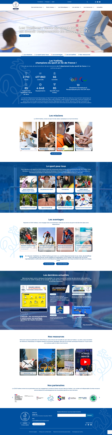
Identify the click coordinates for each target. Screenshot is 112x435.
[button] (12, 397)
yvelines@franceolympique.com (40, 420)
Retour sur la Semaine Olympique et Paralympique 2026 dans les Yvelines (82, 297)
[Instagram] (96, 2)
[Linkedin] (100, 2)
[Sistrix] (87, 2)
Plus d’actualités (87, 324)
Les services (75, 7)
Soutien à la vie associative (83, 207)
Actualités (99, 7)
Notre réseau (50, 7)
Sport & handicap (46, 207)
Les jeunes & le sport (46, 189)
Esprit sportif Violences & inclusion (83, 190)
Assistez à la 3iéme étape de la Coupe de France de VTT (58, 318)
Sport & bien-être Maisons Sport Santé (28, 190)
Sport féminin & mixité (65, 207)
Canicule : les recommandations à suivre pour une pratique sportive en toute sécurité (33, 318)
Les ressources (88, 7)
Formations (65, 189)
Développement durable (28, 207)
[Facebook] (98, 2)
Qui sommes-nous (36, 7)
